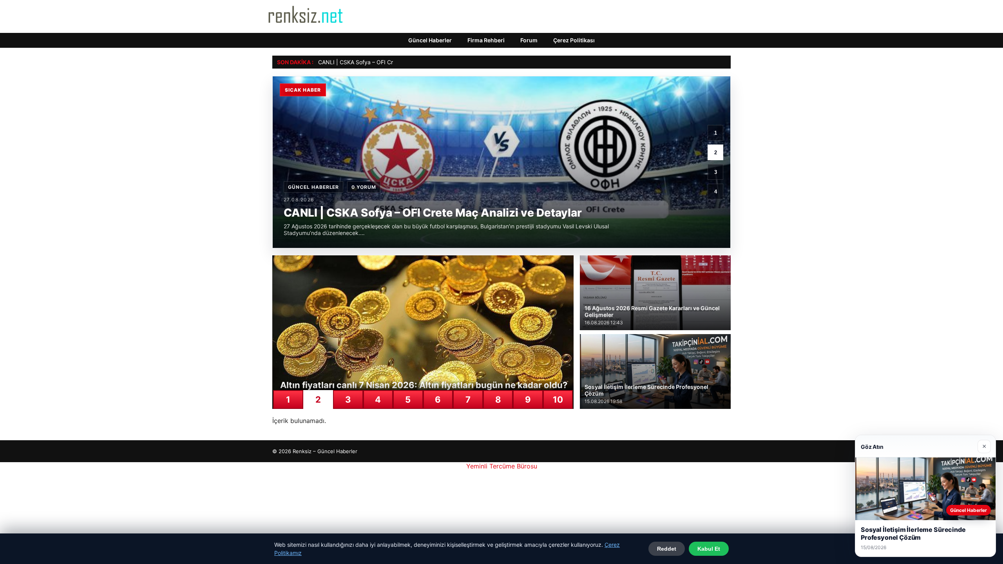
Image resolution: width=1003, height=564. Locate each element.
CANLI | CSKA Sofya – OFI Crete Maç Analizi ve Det (384, 62)
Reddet (666, 549)
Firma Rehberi (486, 40)
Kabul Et (708, 549)
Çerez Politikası (574, 40)
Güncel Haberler (430, 40)
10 (558, 399)
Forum (529, 40)
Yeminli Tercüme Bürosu (501, 466)
